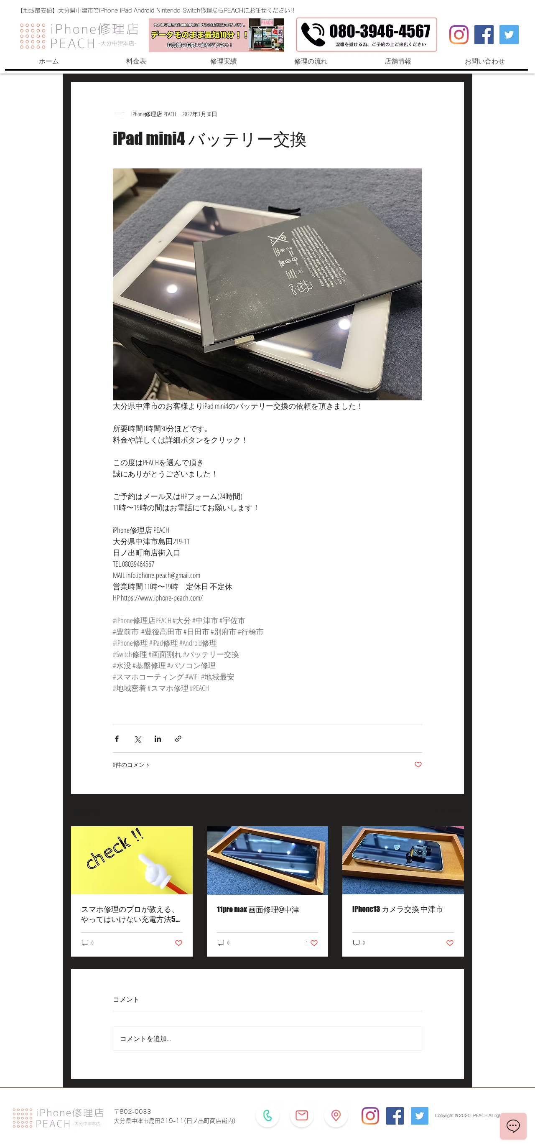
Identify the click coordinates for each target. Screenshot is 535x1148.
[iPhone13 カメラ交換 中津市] (403, 860)
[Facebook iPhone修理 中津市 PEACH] (484, 34)
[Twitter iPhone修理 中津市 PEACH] (509, 34)
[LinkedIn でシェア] (158, 739)
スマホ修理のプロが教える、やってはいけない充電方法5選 (130, 914)
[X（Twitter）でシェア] (137, 739)
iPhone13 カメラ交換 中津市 (397, 909)
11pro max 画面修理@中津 (258, 909)
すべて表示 (449, 811)
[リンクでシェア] (178, 739)
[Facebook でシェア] (117, 739)
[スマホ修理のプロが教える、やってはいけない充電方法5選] (132, 860)
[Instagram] (459, 34)
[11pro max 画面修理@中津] (268, 860)
